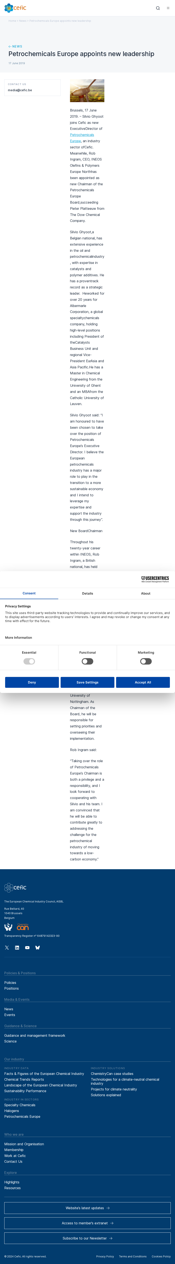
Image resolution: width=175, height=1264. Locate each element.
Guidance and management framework (34, 1035)
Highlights (11, 1182)
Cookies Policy (161, 1256)
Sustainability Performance (25, 1091)
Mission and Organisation (24, 1144)
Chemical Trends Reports (24, 1079)
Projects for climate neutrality (114, 1089)
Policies (10, 982)
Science (10, 1041)
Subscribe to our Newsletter (85, 1238)
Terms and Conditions (133, 1256)
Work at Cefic (15, 1156)
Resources (12, 1188)
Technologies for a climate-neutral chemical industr (125, 1081)
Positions (11, 988)
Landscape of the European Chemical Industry (40, 1085)
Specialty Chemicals (19, 1105)
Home (12, 20)
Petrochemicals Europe (22, 1116)
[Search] (158, 8)
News (22, 20)
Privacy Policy (105, 1256)
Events (9, 1015)
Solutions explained (106, 1095)
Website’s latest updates (85, 1208)
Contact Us (13, 1161)
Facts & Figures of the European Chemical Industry (44, 1073)
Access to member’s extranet (85, 1223)
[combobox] (158, 8)
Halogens (11, 1111)
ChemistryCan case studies (112, 1073)
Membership (13, 1150)
